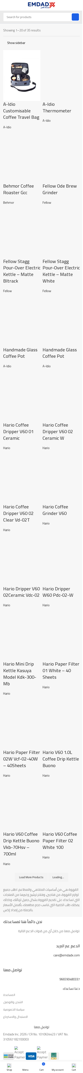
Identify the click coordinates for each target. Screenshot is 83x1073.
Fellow (47, 202)
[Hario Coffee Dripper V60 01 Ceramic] (21, 396)
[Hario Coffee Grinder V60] (61, 478)
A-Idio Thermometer (57, 107)
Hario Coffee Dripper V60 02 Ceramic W (58, 431)
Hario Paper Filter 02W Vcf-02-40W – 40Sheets (21, 759)
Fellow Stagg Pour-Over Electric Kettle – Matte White (61, 271)
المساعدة (9, 995)
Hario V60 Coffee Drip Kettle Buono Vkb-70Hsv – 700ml (21, 844)
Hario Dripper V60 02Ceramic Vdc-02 (21, 592)
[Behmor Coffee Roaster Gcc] (21, 157)
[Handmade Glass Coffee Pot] (21, 321)
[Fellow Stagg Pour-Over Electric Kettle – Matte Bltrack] (21, 232)
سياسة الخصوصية (13, 1009)
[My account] (78, 5)
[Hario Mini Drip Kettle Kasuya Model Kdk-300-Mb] (21, 635)
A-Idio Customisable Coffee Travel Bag (21, 111)
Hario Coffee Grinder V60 (55, 510)
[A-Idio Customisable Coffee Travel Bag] (21, 75)
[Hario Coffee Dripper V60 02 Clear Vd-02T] (21, 478)
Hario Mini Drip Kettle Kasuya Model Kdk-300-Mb (19, 673)
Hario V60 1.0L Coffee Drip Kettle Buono (61, 759)
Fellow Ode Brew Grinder (60, 189)
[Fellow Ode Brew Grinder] (61, 157)
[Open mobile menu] (5, 5)
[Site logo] (41, 5)
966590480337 (69, 979)
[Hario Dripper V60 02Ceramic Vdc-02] (21, 560)
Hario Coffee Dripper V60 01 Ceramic (18, 431)
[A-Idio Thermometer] (61, 75)
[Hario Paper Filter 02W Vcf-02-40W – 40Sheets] (21, 723)
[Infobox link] (41, 945)
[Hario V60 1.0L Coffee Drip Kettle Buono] (61, 723)
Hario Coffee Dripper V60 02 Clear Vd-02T (18, 513)
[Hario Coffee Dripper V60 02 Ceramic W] (61, 396)
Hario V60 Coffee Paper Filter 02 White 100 (60, 841)
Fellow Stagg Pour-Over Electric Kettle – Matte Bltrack (21, 271)
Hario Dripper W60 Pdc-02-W (58, 592)
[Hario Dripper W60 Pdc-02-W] (61, 560)
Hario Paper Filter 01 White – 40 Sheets (61, 670)
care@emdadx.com (66, 955)
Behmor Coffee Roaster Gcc (18, 189)
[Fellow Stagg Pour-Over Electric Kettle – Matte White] (61, 232)
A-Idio (7, 127)
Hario (6, 448)
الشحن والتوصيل (13, 1002)
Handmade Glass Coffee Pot (20, 353)
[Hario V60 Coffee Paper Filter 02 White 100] (61, 805)
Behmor (8, 202)
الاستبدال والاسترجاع (15, 1016)
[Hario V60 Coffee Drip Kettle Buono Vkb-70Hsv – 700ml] (21, 805)
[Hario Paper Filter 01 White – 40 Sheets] (61, 635)
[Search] (75, 17)
